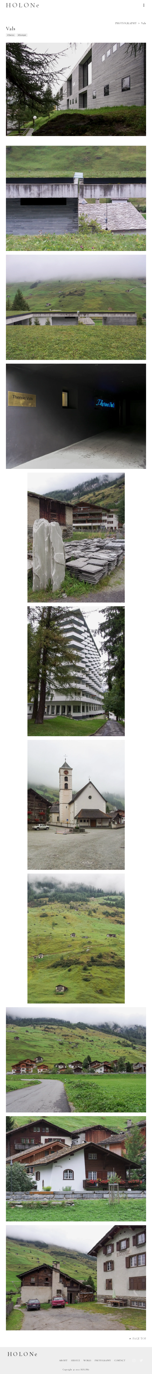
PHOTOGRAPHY (126, 23)
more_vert (144, 5)
